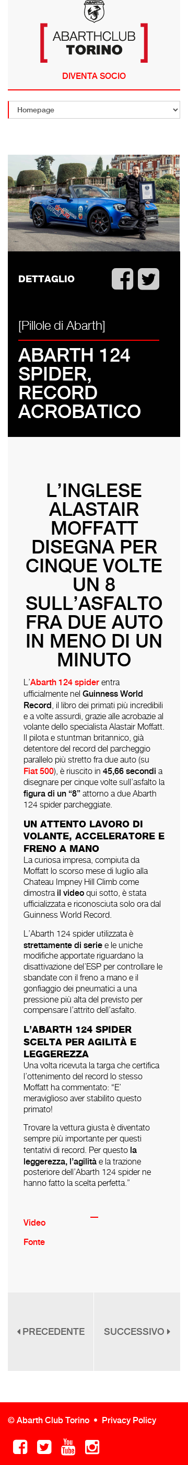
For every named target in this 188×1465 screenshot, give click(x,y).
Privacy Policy (129, 1420)
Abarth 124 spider (64, 682)
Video (34, 1223)
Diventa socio (94, 76)
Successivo (135, 1331)
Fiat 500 (39, 771)
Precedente (52, 1331)
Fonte (34, 1242)
